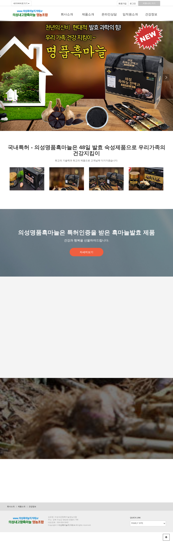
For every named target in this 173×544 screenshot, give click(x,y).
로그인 (133, 3)
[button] (6, 75)
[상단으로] (166, 537)
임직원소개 (130, 14)
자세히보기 (86, 252)
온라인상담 (109, 14)
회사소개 (67, 14)
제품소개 (88, 14)
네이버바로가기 (20, 3)
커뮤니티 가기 (149, 3)
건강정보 (151, 14)
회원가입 (122, 3)
